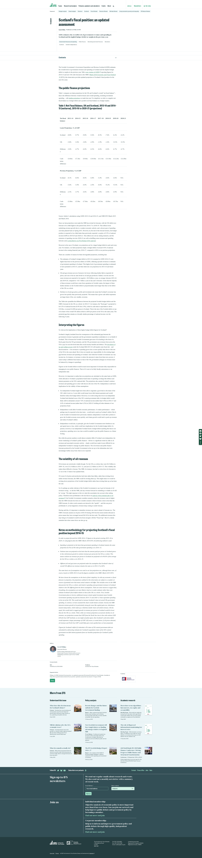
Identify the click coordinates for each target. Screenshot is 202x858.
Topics (60, 6)
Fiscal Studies (94, 11)
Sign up (88, 793)
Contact (133, 770)
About (109, 6)
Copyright (52, 853)
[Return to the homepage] (53, 5)
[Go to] (128, 679)
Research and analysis (70, 6)
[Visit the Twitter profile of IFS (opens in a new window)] (58, 770)
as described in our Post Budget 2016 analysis (81, 241)
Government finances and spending (68, 41)
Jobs (147, 770)
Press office (140, 770)
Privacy (57, 853)
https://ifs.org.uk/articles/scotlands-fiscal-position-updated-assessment (68, 676)
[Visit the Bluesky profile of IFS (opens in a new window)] (61, 770)
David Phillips (62, 29)
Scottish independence (71, 44)
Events (104, 6)
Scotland (86, 11)
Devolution (107, 41)
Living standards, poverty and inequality (129, 11)
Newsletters (137, 6)
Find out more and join (95, 815)
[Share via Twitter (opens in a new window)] (200, 436)
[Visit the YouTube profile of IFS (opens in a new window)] (65, 770)
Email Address (89, 785)
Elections (80, 11)
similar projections (74, 98)
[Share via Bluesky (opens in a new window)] (200, 439)
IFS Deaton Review (145, 11)
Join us (129, 6)
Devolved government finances (95, 41)
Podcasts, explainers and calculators (89, 6)
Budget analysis (63, 11)
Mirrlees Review (113, 11)
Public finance (82, 41)
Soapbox (92, 853)
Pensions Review (103, 11)
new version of (92, 72)
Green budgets (72, 11)
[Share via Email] (200, 431)
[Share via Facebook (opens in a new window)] (200, 433)
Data (151, 770)
